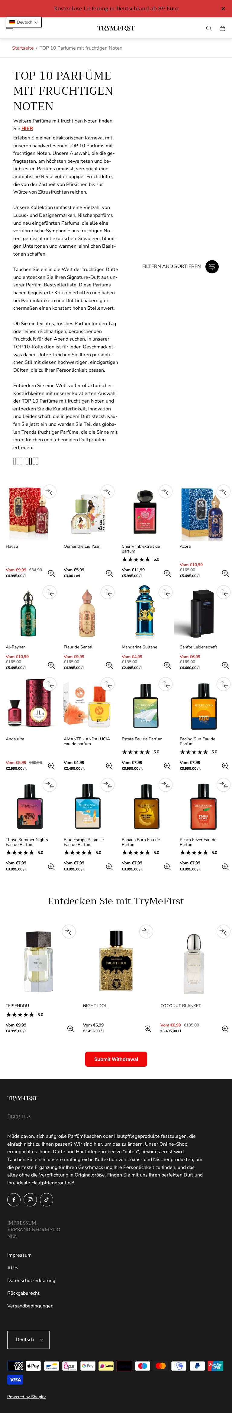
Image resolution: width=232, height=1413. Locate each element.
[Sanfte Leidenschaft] (203, 613)
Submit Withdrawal (116, 1059)
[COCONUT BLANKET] (193, 961)
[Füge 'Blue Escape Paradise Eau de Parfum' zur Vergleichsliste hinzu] (107, 784)
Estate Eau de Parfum (142, 739)
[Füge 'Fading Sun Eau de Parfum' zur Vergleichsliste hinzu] (223, 684)
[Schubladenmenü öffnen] (9, 28)
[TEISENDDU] (38, 961)
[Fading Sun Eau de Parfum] (203, 705)
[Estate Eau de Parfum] (145, 705)
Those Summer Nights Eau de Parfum (27, 842)
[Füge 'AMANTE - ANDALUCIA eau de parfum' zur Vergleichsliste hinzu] (107, 684)
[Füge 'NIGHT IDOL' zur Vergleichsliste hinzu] (146, 931)
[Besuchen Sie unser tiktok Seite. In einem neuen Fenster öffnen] (46, 1199)
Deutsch (25, 1339)
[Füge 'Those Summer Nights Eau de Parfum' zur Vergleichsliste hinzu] (49, 784)
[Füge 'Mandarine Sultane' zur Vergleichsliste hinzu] (165, 592)
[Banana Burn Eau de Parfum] (145, 805)
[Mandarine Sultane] (145, 613)
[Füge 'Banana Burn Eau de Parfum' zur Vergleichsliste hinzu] (165, 784)
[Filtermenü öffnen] (212, 266)
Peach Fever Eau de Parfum (198, 842)
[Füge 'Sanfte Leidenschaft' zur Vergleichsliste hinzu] (223, 592)
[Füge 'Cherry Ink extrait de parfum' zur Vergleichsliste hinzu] (165, 491)
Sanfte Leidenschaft (198, 647)
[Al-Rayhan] (29, 613)
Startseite (23, 48)
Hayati (12, 546)
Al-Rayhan (16, 647)
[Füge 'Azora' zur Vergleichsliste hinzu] (223, 491)
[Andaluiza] (29, 705)
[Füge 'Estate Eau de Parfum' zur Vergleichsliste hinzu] (165, 684)
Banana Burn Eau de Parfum (141, 842)
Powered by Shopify (26, 1397)
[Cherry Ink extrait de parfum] (145, 512)
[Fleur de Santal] (87, 613)
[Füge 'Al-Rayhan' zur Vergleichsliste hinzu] (49, 592)
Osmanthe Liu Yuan (82, 546)
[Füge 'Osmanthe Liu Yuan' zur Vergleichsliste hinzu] (107, 491)
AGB (12, 1268)
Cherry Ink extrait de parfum (141, 549)
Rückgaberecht (23, 1293)
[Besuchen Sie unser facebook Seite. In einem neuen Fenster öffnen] (14, 1199)
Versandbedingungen (30, 1306)
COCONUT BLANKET (180, 1005)
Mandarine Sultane (139, 647)
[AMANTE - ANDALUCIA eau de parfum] (87, 705)
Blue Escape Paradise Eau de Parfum (84, 842)
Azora (185, 546)
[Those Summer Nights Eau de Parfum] (29, 805)
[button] (23, 22)
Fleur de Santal (78, 647)
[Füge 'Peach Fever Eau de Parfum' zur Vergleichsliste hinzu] (223, 784)
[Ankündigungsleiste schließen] (223, 8)
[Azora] (203, 512)
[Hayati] (29, 512)
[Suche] (209, 28)
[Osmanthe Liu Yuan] (87, 512)
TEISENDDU (17, 1005)
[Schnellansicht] (51, 573)
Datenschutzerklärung (31, 1280)
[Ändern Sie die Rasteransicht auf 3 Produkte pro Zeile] (17, 461)
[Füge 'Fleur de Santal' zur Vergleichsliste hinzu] (107, 592)
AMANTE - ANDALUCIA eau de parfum (87, 741)
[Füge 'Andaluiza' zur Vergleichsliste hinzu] (49, 684)
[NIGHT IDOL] (116, 961)
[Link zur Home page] (22, 1099)
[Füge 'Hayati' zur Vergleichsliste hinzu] (49, 491)
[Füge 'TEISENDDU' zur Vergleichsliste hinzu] (69, 931)
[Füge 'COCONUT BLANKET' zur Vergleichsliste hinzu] (223, 931)
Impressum (19, 1255)
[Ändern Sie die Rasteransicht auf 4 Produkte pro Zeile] (32, 461)
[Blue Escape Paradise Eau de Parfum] (87, 805)
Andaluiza (15, 739)
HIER (27, 128)
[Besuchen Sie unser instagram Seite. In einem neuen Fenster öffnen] (30, 1199)
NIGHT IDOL (95, 1005)
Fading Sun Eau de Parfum (197, 741)
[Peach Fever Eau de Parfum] (203, 805)
